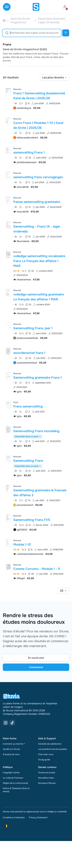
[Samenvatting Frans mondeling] (8, 429)
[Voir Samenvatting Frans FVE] (36, 522)
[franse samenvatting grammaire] (8, 200)
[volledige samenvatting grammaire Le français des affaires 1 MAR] (8, 293)
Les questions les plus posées (52, 749)
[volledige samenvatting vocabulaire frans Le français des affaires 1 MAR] (8, 254)
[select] (54, 77)
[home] (36, 7)
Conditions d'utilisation (14, 817)
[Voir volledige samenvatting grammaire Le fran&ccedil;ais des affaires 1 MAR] (36, 301)
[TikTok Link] (12, 722)
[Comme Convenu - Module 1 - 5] (8, 567)
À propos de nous (11, 754)
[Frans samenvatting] (8, 404)
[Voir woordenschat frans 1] (36, 355)
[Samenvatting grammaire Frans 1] (8, 376)
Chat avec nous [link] (45, 754)
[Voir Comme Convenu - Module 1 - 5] (36, 571)
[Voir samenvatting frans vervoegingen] (36, 180)
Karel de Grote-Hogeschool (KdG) (25, 49)
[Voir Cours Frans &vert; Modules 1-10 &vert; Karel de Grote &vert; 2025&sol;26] (36, 127)
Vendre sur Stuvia (11, 749)
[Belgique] (4, 20)
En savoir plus (36, 657)
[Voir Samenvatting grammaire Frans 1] (36, 382)
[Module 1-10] (8, 543)
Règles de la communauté (15, 783)
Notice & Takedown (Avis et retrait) (16, 790)
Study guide (44, 759)
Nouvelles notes (46, 777)
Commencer (36, 667)
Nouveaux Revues (47, 783)
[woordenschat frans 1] (8, 351)
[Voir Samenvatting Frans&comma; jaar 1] (36, 331)
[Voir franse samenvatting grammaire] (36, 204)
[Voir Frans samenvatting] (36, 409)
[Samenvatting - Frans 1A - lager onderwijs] (8, 225)
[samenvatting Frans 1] (8, 151)
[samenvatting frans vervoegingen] (8, 175)
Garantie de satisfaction (49, 743)
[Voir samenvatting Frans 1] (36, 155)
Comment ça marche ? (14, 743)
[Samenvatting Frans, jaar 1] (8, 326)
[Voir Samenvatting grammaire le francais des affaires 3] (36, 495)
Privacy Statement (38, 817)
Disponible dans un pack (26, 436)
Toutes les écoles (46, 772)
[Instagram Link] (5, 722)
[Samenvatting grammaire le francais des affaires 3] (8, 489)
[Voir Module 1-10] (36, 547)
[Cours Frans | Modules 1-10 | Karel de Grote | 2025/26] (8, 121)
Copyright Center (11, 772)
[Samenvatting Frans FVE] (8, 518)
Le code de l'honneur (13, 777)
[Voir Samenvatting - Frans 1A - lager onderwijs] (36, 231)
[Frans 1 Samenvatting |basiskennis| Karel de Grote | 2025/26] (8, 92)
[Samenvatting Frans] (8, 459)
